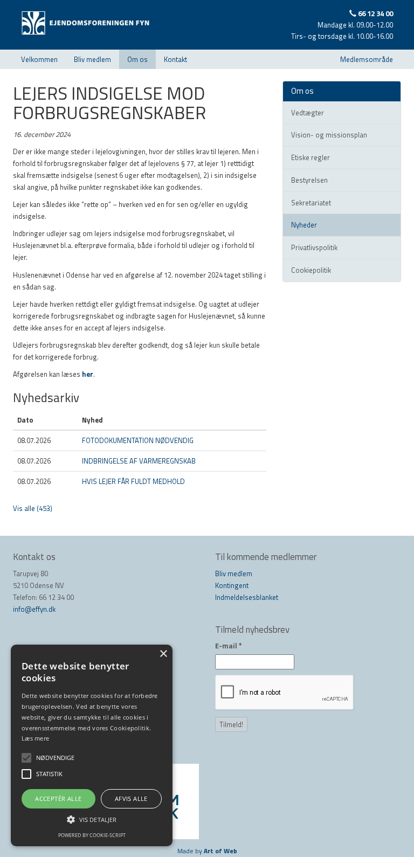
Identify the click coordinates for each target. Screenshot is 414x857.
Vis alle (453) (32, 508)
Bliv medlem (92, 59)
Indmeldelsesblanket (246, 597)
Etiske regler (310, 157)
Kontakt (175, 59)
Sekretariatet (311, 202)
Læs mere (35, 738)
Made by (207, 851)
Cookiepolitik (311, 270)
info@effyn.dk (34, 609)
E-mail (228, 645)
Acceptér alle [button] (58, 798)
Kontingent (232, 585)
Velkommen (39, 59)
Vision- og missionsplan (329, 134)
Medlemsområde (366, 59)
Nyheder (304, 224)
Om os (137, 59)
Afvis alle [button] (131, 798)
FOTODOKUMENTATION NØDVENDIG (138, 440)
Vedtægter (307, 112)
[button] (92, 819)
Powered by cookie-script (92, 835)
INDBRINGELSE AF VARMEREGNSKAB (139, 460)
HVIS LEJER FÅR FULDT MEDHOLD (133, 481)
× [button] (163, 654)
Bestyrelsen (309, 180)
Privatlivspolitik (314, 247)
